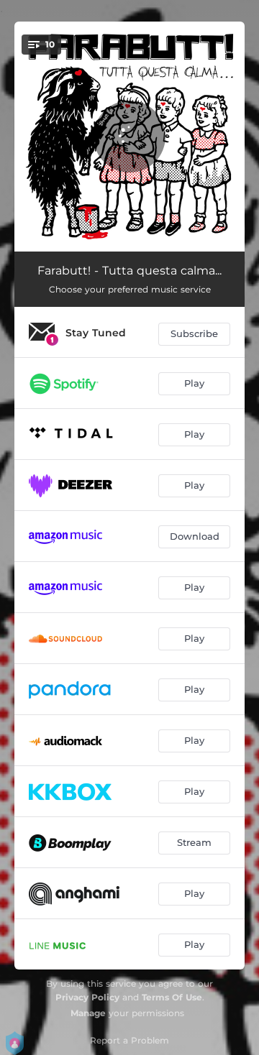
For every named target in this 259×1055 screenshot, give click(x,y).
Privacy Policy (87, 997)
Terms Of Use (172, 997)
